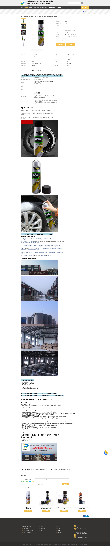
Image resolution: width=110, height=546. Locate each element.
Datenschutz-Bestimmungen (73, 544)
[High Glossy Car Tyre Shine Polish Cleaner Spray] (23, 20)
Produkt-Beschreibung (37, 50)
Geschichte (59, 528)
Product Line (42, 526)
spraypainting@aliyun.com (79, 537)
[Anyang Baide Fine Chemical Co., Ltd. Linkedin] (88, 516)
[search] (82, 3)
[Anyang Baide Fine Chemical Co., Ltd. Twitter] (86, 516)
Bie (58, 526)
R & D (41, 530)
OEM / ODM (42, 528)
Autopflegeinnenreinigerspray (33, 469)
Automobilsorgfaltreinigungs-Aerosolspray (48, 469)
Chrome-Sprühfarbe (27, 532)
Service (58, 530)
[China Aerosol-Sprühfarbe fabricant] (23, 3)
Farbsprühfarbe (26, 528)
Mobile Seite (85, 544)
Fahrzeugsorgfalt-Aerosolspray (64, 469)
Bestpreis (60, 44)
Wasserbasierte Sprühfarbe (28, 530)
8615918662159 (28, 479)
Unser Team (59, 532)
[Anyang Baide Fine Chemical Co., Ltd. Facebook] (84, 516)
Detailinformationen (26, 50)
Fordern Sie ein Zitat (85, 7)
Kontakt (70, 44)
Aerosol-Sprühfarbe (27, 526)
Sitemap (81, 544)
